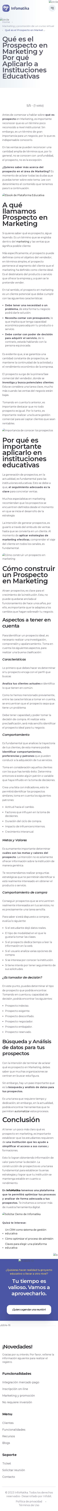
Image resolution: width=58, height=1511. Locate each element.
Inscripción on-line (15, 1389)
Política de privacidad (29, 1501)
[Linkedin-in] (32, 1334)
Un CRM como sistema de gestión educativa (25, 1231)
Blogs (6, 1443)
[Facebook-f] (20, 1334)
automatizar (22, 1111)
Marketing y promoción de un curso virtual (28, 26)
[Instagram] (38, 1334)
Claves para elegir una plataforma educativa (26, 1246)
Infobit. (47, 1496)
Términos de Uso (29, 1505)
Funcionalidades (13, 1429)
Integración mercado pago (20, 1382)
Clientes (8, 1423)
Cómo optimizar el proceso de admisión (29, 1238)
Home (6, 22)
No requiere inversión (17, 1402)
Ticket (6, 1463)
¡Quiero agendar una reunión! (29, 1309)
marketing (22, 241)
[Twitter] (26, 1334)
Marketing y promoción (18, 1395)
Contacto (8, 1477)
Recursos (8, 1436)
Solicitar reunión (13, 1470)
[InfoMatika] (16, 8)
